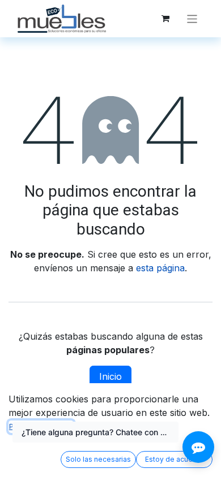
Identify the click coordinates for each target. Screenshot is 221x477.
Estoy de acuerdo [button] (174, 459)
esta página (160, 268)
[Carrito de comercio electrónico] (165, 18)
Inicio (110, 376)
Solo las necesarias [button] (98, 459)
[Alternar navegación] (192, 18)
